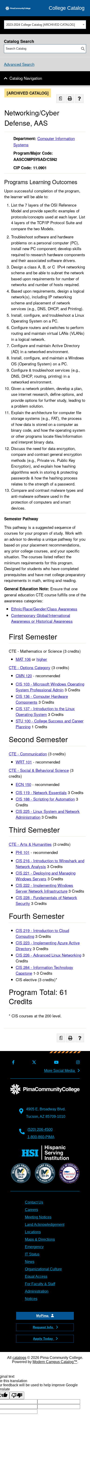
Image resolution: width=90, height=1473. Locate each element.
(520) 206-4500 (40, 1129)
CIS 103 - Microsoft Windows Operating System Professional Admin (50, 687)
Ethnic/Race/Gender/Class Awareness (44, 609)
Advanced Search (19, 64)
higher (41, 659)
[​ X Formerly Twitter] (33, 1062)
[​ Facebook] (12, 1062)
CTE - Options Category (29, 667)
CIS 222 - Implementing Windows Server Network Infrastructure (44, 888)
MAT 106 (23, 659)
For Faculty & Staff (40, 1284)
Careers (31, 1210)
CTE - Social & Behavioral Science (39, 770)
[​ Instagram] (77, 1062)
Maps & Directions (40, 1239)
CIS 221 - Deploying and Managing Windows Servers (45, 876)
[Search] (83, 48)
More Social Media (60, 1071)
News (29, 1262)
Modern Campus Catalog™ (55, 1362)
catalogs (19, 1358)
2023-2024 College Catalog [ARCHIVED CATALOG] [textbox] (40, 24)
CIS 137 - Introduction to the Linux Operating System (45, 711)
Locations (33, 1232)
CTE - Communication (28, 754)
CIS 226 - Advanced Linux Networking (48, 955)
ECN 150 (23, 784)
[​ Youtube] (55, 1062)
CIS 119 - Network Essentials (41, 792)
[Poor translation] (16, 1395)
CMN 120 (24, 675)
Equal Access (36, 1276)
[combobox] (45, 24)
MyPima (42, 1315)
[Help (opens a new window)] (79, 98)
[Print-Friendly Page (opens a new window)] (70, 98)
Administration (36, 1291)
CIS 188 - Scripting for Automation (45, 799)
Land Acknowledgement (44, 1225)
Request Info (43, 1327)
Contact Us (34, 1202)
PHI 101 (23, 852)
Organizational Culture (43, 1269)
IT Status (32, 1254)
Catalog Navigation (25, 78)
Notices (31, 1299)
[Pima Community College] (18, 8)
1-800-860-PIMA (40, 1137)
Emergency (34, 1247)
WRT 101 (24, 762)
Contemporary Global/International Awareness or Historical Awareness (42, 618)
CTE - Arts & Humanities (30, 844)
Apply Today (43, 1338)
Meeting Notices (38, 1217)
